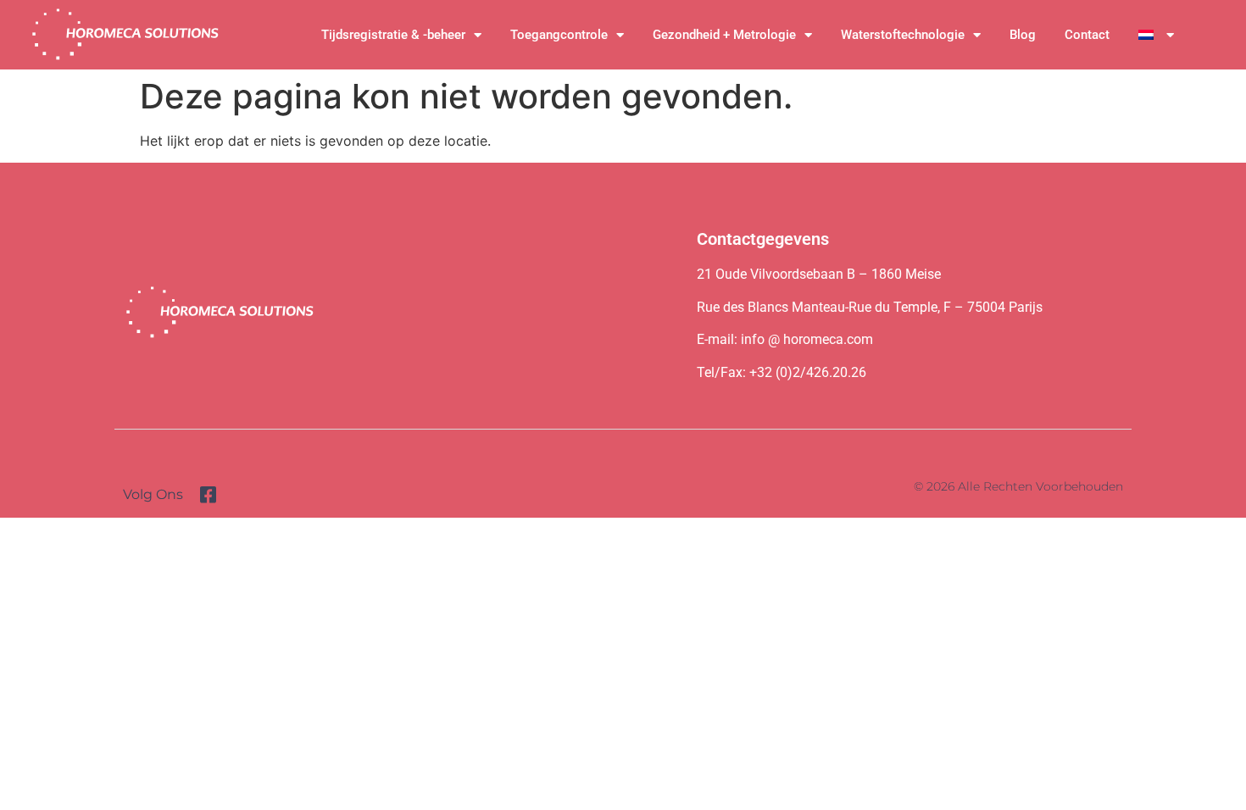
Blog (1023, 34)
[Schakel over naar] (1156, 34)
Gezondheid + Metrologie (724, 34)
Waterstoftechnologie (903, 34)
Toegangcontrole (559, 34)
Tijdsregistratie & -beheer (393, 34)
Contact (1087, 34)
